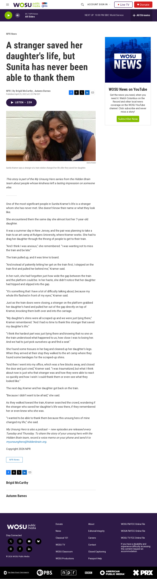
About (91, 524)
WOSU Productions (65, 558)
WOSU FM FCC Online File (133, 524)
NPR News (11, 33)
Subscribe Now (128, 119)
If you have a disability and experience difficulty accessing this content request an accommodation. (135, 548)
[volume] (17, 15)
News (58, 531)
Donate (144, 4)
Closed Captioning (97, 552)
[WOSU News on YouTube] (128, 60)
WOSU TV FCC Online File (133, 538)
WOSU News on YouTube (128, 89)
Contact (92, 545)
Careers (92, 538)
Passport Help (95, 558)
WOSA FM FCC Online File (133, 531)
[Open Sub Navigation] (110, 4)
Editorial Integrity (96, 531)
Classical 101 (62, 538)
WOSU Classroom (64, 552)
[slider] (22, 15)
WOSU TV (60, 545)
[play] (8, 15)
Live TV (124, 4)
